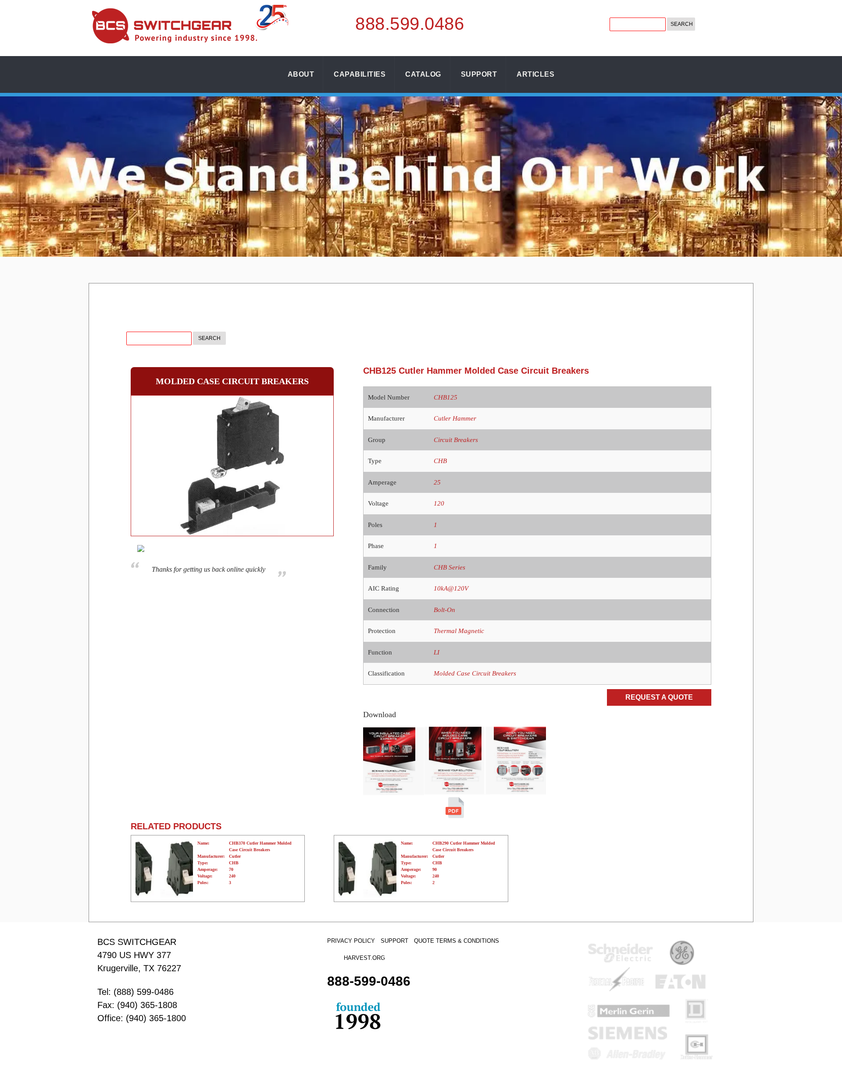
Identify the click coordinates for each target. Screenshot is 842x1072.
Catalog (423, 74)
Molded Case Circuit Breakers (475, 673)
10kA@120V (451, 588)
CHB (440, 460)
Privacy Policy (351, 941)
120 (439, 503)
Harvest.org (364, 958)
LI (436, 652)
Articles (535, 74)
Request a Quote (659, 697)
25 (437, 482)
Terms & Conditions (467, 941)
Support (479, 74)
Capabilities (359, 74)
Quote (424, 941)
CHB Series (449, 567)
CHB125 (445, 397)
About (301, 74)
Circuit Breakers (456, 439)
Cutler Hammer (455, 418)
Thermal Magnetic (459, 630)
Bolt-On (444, 609)
